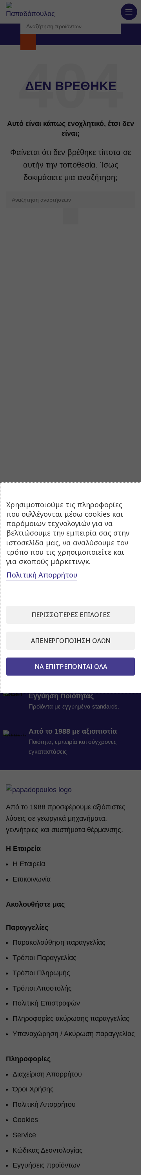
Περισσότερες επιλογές (70, 614)
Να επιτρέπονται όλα (70, 666)
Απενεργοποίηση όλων (71, 640)
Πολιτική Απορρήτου (41, 574)
